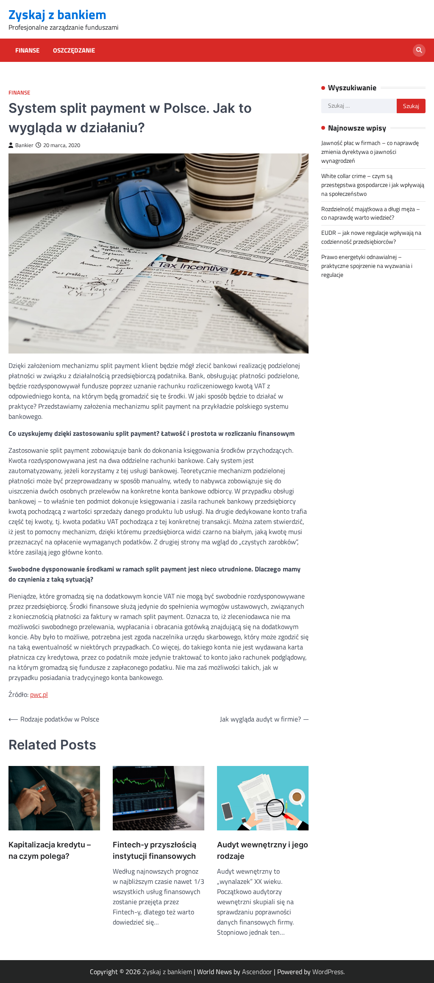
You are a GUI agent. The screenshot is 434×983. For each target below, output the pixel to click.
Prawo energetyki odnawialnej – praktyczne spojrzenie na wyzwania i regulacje (366, 265)
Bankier (24, 145)
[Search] (419, 50)
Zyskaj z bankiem (57, 14)
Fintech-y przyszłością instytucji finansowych (154, 850)
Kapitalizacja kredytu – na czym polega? (49, 850)
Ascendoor (257, 971)
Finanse (27, 50)
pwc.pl (39, 694)
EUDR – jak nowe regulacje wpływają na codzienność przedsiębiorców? (371, 237)
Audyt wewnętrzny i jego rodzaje (262, 850)
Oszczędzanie (74, 50)
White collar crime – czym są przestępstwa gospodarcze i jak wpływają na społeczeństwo (372, 184)
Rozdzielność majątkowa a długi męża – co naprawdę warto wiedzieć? (370, 213)
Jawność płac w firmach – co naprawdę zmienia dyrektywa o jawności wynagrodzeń (370, 151)
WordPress (327, 971)
